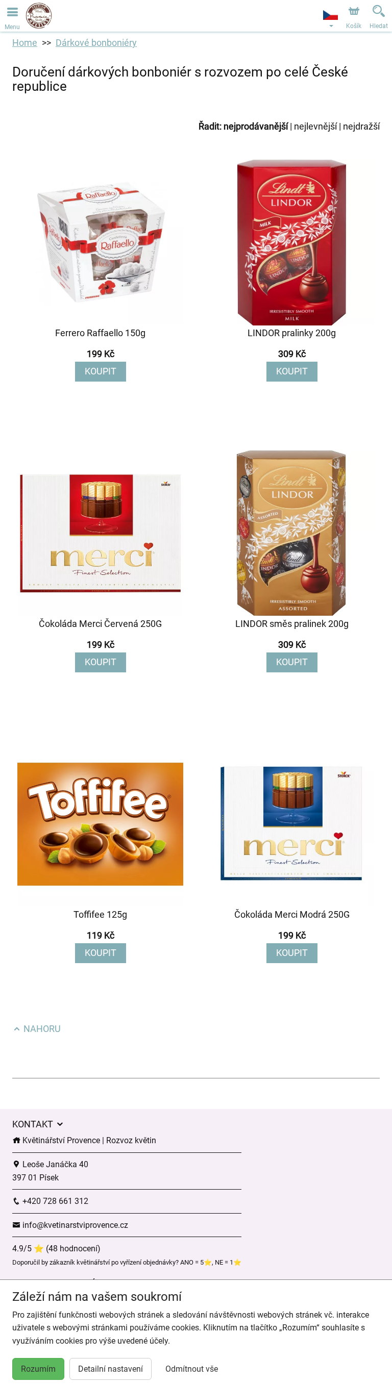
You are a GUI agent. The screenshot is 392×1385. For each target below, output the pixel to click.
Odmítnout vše (191, 1369)
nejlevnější (315, 126)
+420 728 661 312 (54, 1201)
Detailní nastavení (110, 1369)
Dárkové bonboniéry (96, 42)
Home (24, 42)
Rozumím (38, 1369)
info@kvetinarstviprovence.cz (74, 1225)
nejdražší (361, 126)
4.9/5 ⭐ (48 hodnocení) (56, 1248)
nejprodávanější (256, 126)
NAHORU (41, 1028)
